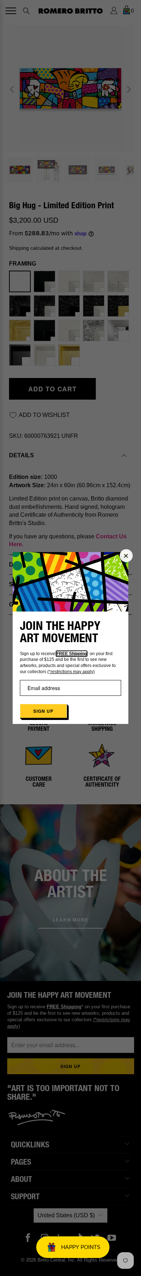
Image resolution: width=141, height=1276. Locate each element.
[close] (126, 555)
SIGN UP (43, 711)
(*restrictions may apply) (71, 671)
